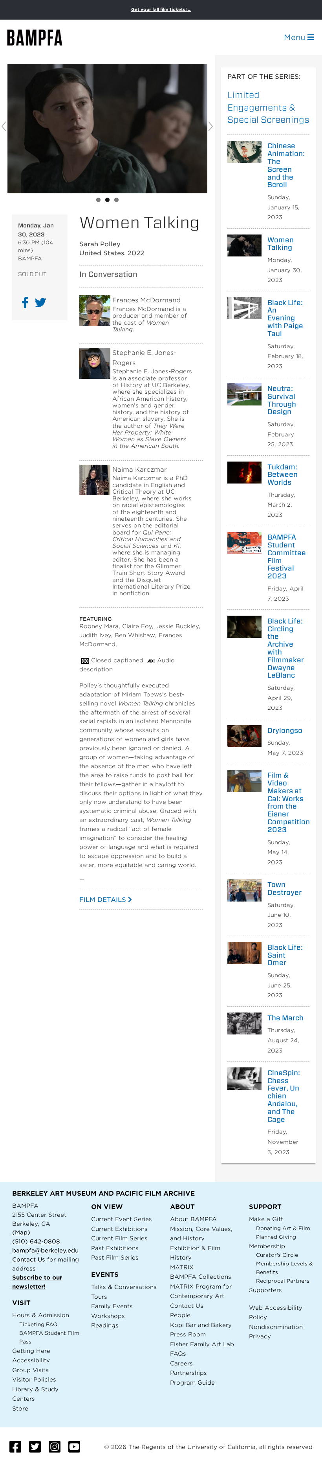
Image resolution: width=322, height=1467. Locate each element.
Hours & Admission (40, 1315)
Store (20, 1408)
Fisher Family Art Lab (202, 1344)
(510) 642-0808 (36, 1241)
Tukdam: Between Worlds (282, 474)
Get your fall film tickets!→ (161, 9)
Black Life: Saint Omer (285, 955)
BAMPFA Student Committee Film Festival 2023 (285, 556)
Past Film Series (115, 1257)
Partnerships (188, 1372)
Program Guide (192, 1382)
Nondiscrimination (276, 1326)
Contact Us (28, 1259)
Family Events (112, 1306)
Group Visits (30, 1370)
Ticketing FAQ (38, 1324)
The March (285, 1018)
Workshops (108, 1315)
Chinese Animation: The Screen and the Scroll (285, 165)
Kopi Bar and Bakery (201, 1325)
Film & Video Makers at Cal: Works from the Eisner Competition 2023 (285, 802)
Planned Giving (276, 1237)
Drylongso (284, 730)
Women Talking (280, 244)
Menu (295, 37)
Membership (267, 1246)
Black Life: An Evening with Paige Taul (285, 318)
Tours (99, 1296)
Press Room (188, 1334)
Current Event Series (121, 1219)
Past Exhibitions (115, 1248)
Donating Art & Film (283, 1228)
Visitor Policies (34, 1379)
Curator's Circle (277, 1255)
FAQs (178, 1353)
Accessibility (31, 1360)
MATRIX (182, 1267)
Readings (105, 1325)
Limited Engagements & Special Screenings (268, 107)
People (180, 1315)
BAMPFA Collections (200, 1276)
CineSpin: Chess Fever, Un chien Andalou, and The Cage (283, 1096)
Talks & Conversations (124, 1286)
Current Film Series (119, 1238)
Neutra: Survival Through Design (281, 400)
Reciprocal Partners (282, 1281)
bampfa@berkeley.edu (45, 1250)
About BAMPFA (193, 1219)
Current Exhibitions (119, 1228)
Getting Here (31, 1350)
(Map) (21, 1232)
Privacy (260, 1336)
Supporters (265, 1290)
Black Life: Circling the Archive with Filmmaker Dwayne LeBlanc (285, 648)
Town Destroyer (284, 888)
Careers (181, 1363)
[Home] (41, 37)
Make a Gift (266, 1219)
